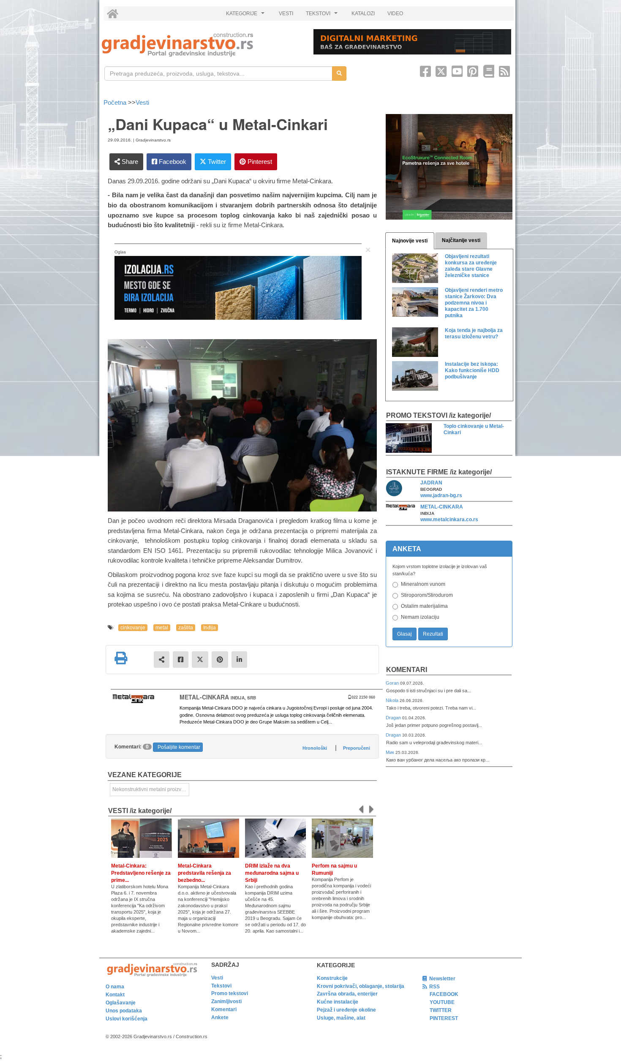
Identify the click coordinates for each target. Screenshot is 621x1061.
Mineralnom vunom (423, 584)
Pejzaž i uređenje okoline (346, 1010)
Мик (390, 752)
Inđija (209, 628)
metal (161, 628)
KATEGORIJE (246, 16)
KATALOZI (363, 13)
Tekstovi (221, 986)
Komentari (406, 669)
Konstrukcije (332, 978)
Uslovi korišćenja (126, 1019)
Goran (393, 683)
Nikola (393, 700)
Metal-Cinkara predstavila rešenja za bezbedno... (204, 873)
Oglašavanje (121, 1003)
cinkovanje (132, 628)
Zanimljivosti (226, 1001)
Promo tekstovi (229, 993)
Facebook (171, 161)
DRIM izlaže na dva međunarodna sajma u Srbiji (272, 873)
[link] (201, 44)
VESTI (286, 13)
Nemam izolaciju (420, 617)
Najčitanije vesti (461, 240)
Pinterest (259, 161)
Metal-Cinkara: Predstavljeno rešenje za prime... (141, 873)
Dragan (394, 717)
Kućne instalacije (337, 1002)
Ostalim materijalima (424, 606)
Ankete (220, 1017)
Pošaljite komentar (179, 747)
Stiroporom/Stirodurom (427, 595)
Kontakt (115, 995)
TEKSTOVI (323, 16)
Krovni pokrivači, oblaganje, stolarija (360, 986)
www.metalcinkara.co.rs (449, 519)
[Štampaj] (120, 658)
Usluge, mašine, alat (341, 1018)
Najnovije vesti (410, 241)
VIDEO (395, 13)
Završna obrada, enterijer (347, 994)
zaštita (185, 628)
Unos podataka (124, 1011)
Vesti (142, 102)
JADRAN (431, 483)
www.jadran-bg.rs (441, 495)
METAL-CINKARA (441, 507)
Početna (116, 102)
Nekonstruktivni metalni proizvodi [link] (150, 789)
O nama (115, 987)
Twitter (216, 161)
